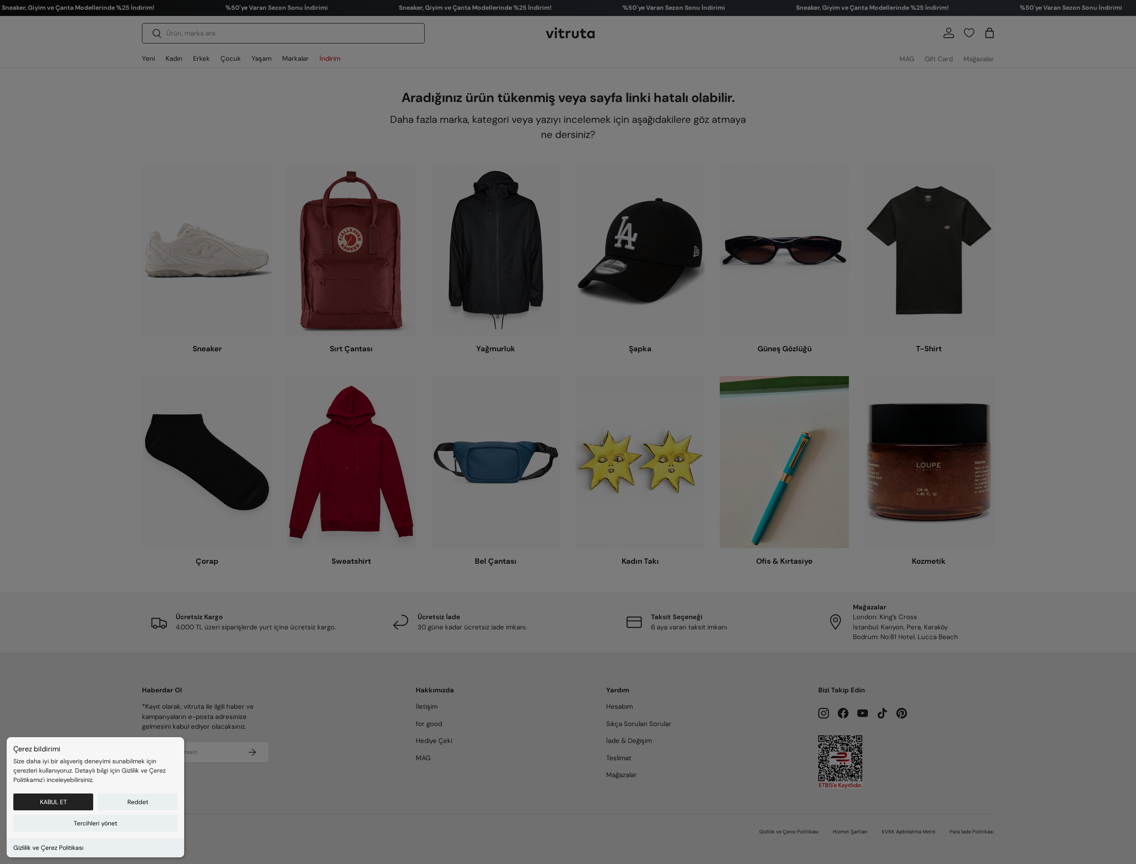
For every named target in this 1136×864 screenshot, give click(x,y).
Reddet (137, 802)
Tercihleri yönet (95, 823)
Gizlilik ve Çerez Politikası (48, 848)
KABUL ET (53, 802)
